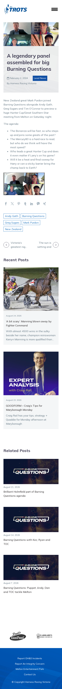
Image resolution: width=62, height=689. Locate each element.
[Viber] (38, 203)
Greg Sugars (12, 222)
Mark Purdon (31, 222)
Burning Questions (33, 216)
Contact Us (30, 674)
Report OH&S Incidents (30, 658)
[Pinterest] (18, 203)
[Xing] (44, 203)
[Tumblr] (25, 203)
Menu (54, 9)
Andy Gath (11, 216)
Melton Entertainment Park (30, 669)
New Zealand (13, 229)
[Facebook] (5, 203)
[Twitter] (12, 203)
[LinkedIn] (31, 203)
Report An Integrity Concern (29, 663)
